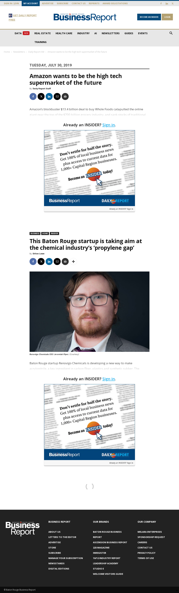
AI (95, 33)
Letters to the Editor (62, 537)
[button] (171, 33)
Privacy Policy (146, 552)
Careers (142, 542)
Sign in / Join (11, 3)
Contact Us (78, 3)
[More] (73, 261)
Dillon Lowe (38, 253)
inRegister (99, 552)
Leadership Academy (105, 563)
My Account (30, 3)
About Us (54, 531)
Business (35, 233)
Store (52, 547)
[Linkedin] (166, 3)
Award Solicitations (115, 3)
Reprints (94, 3)
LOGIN (167, 17)
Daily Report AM (36, 51)
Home (7, 51)
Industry (83, 33)
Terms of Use (146, 558)
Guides (128, 33)
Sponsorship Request (151, 537)
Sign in (108, 124)
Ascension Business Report (110, 542)
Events (143, 33)
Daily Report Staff (42, 88)
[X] (172, 3)
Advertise (47, 3)
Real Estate (42, 33)
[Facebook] (161, 3)
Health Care (64, 33)
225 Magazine (101, 547)
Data (21, 33)
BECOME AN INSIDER (149, 17)
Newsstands (56, 563)
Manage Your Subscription (65, 558)
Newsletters (111, 33)
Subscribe (62, 3)
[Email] (57, 96)
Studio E (98, 568)
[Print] (65, 96)
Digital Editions (58, 568)
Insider (54, 233)
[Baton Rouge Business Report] (85, 17)
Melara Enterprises (150, 531)
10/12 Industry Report (106, 558)
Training (40, 42)
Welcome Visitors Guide (108, 573)
